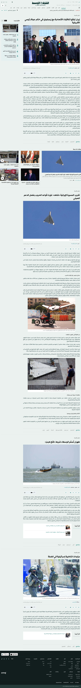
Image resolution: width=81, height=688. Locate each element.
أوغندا (48, 141)
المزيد (11, 7)
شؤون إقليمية (77, 15)
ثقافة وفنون (48, 7)
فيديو (21, 7)
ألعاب (14, 7)
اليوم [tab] (5, 20)
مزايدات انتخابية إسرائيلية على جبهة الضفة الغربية (54, 633)
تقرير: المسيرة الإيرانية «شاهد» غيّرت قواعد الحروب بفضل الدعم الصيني (63, 174)
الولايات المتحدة (70, 661)
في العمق (25, 7)
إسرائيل (69, 646)
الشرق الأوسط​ (63, 7)
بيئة (43, 665)
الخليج (78, 663)
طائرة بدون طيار (59, 430)
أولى (73, 545)
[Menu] (79, 7)
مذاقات (29, 661)
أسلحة (52, 430)
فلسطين (63, 646)
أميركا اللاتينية (71, 668)
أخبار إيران (72, 141)
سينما (50, 665)
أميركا (59, 545)
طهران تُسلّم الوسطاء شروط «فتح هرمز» (62, 442)
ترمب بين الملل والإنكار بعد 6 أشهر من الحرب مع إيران (9, 52)
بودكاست (17, 7)
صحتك (43, 661)
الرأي (56, 7)
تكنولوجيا (38, 7)
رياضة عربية (78, 676)
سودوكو (50, 676)
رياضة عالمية (78, 678)
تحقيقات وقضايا (70, 676)
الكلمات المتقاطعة (48, 674)
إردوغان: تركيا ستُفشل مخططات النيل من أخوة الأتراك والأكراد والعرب (10, 41)
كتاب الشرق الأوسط (63, 665)
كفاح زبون (74, 602)
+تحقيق (71, 678)
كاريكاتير (64, 663)
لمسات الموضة (28, 665)
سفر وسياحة (28, 663)
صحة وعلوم (43, 7)
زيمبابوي (58, 141)
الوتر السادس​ (49, 663)
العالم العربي (78, 661)
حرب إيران (66, 430)
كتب (50, 661)
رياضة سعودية (78, 674)
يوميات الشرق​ (34, 7)
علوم (43, 663)
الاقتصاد (53, 7)
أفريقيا (66, 141)
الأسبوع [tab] (3, 20)
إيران (62, 141)
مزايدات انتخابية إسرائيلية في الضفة (64, 556)
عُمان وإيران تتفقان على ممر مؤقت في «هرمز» (55, 525)
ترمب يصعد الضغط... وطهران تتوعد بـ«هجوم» (55, 532)
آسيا (72, 665)
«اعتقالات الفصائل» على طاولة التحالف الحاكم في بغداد (10, 56)
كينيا (53, 141)
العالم (59, 7)
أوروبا (72, 663)
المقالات (65, 661)
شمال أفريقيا (77, 665)
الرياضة (29, 7)
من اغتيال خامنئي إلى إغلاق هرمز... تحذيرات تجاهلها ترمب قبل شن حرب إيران (9, 46)
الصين (47, 430)
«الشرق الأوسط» (71, 68)
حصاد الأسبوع (71, 674)
